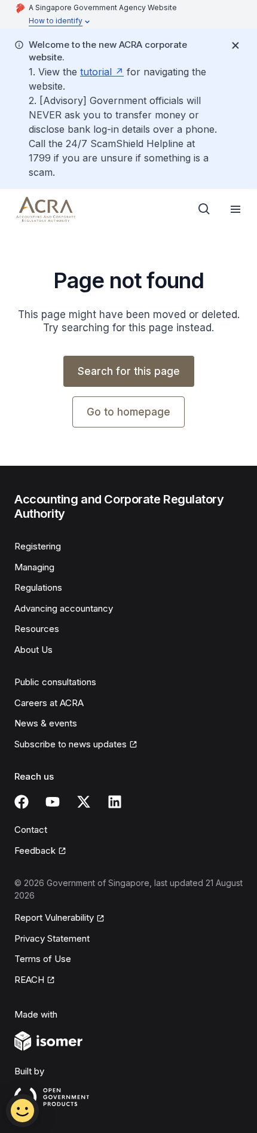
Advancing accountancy (63, 608)
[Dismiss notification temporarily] (235, 45)
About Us (33, 649)
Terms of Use (42, 958)
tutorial (96, 72)
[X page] (84, 802)
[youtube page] (52, 802)
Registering (37, 546)
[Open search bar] (204, 209)
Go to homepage (128, 412)
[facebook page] (21, 802)
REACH (29, 979)
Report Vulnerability (54, 917)
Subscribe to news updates (70, 744)
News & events (45, 723)
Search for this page (129, 371)
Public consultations (55, 682)
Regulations (38, 587)
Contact (30, 829)
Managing (34, 567)
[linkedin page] (115, 802)
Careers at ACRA (49, 702)
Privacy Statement (52, 938)
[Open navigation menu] (235, 209)
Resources (36, 628)
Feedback (35, 850)
